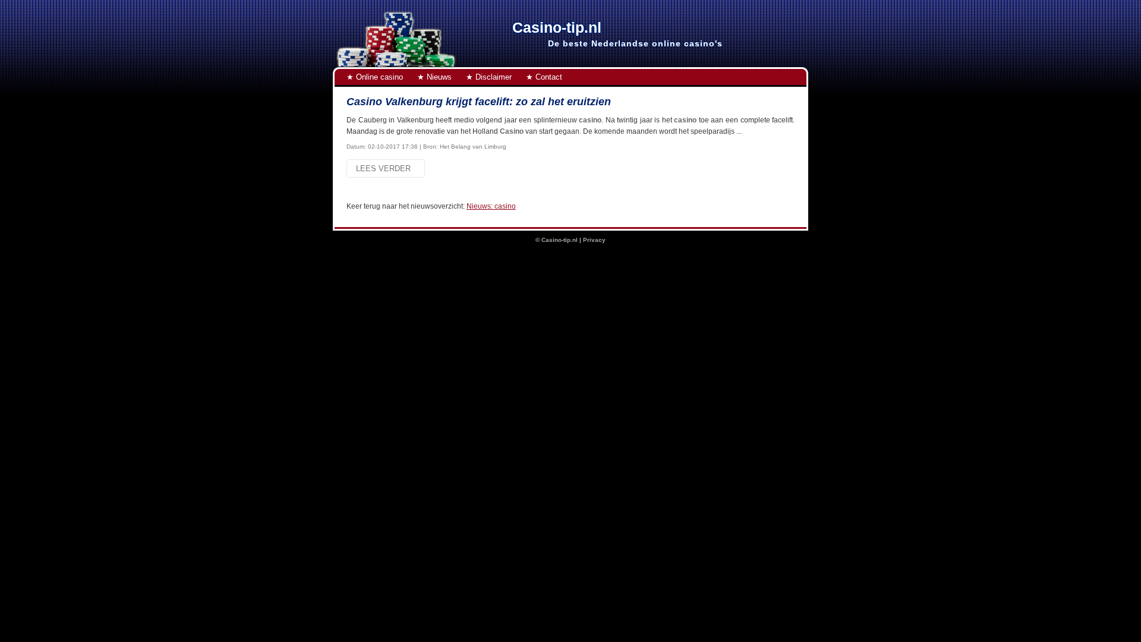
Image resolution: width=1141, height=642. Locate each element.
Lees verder (385, 168)
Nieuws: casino (491, 206)
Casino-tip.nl (559, 240)
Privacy (594, 240)
